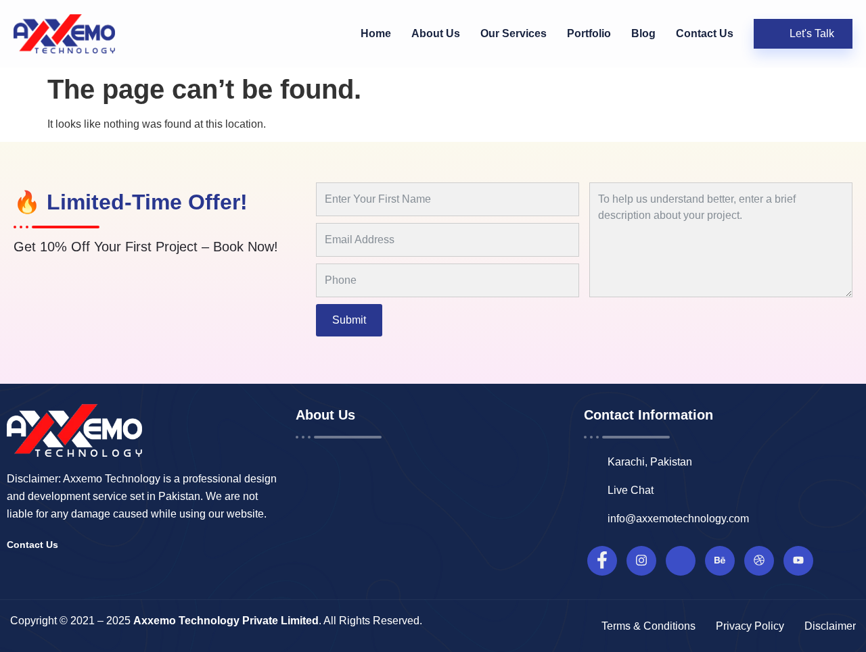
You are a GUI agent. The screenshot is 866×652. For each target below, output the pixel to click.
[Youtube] (798, 561)
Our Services (513, 33)
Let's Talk (812, 33)
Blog (643, 33)
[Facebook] (602, 561)
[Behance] (720, 561)
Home (376, 33)
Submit (349, 320)
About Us (435, 33)
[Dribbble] (759, 561)
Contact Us (704, 33)
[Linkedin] (681, 561)
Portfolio (589, 33)
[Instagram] (641, 561)
